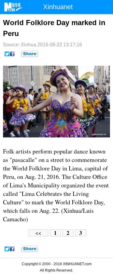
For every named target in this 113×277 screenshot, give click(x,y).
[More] (29, 54)
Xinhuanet (58, 7)
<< (38, 232)
